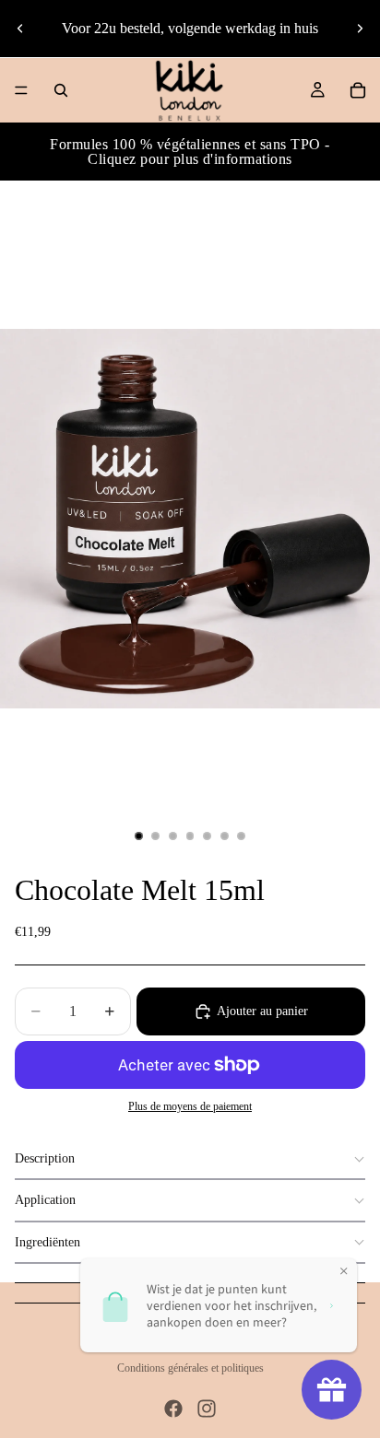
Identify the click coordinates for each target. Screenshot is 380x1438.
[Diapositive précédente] (20, 28)
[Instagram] (207, 1408)
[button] (190, 1159)
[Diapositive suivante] (359, 28)
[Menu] (21, 90)
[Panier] (358, 90)
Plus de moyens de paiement (190, 1107)
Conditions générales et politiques (190, 1368)
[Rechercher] (61, 90)
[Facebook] (173, 1408)
